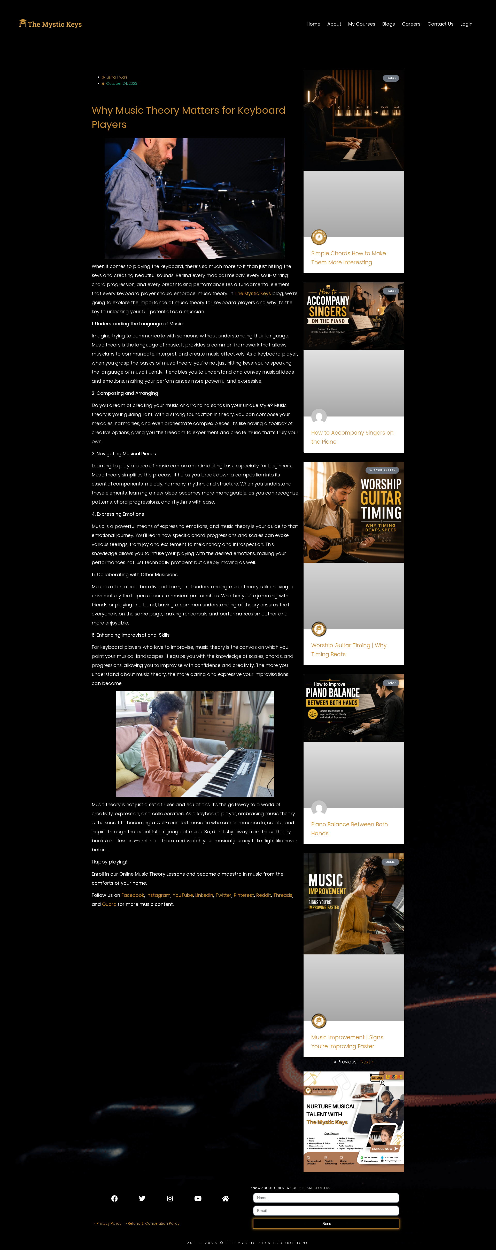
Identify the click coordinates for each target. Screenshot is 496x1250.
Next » (367, 1062)
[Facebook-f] (115, 1199)
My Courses (361, 24)
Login (466, 24)
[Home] (225, 1199)
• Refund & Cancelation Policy (154, 1223)
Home (313, 24)
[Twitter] (142, 1199)
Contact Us (441, 24)
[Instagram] (170, 1199)
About (334, 24)
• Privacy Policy (107, 1223)
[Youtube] (198, 1199)
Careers (411, 24)
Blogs (388, 24)
